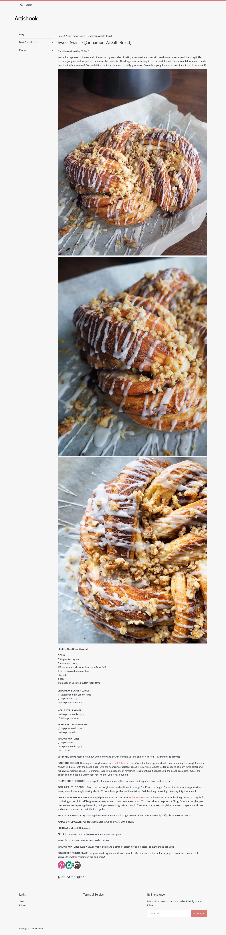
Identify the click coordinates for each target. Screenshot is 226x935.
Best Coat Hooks (36, 42)
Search (22, 901)
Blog (21, 34)
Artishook (39, 928)
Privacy (23, 905)
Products (36, 50)
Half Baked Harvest (124, 763)
